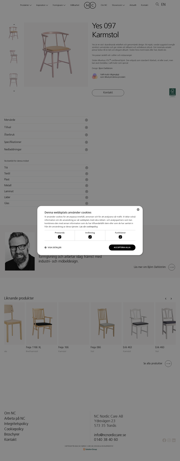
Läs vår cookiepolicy (88, 226)
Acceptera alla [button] (122, 247)
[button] (53, 247)
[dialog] (90, 230)
